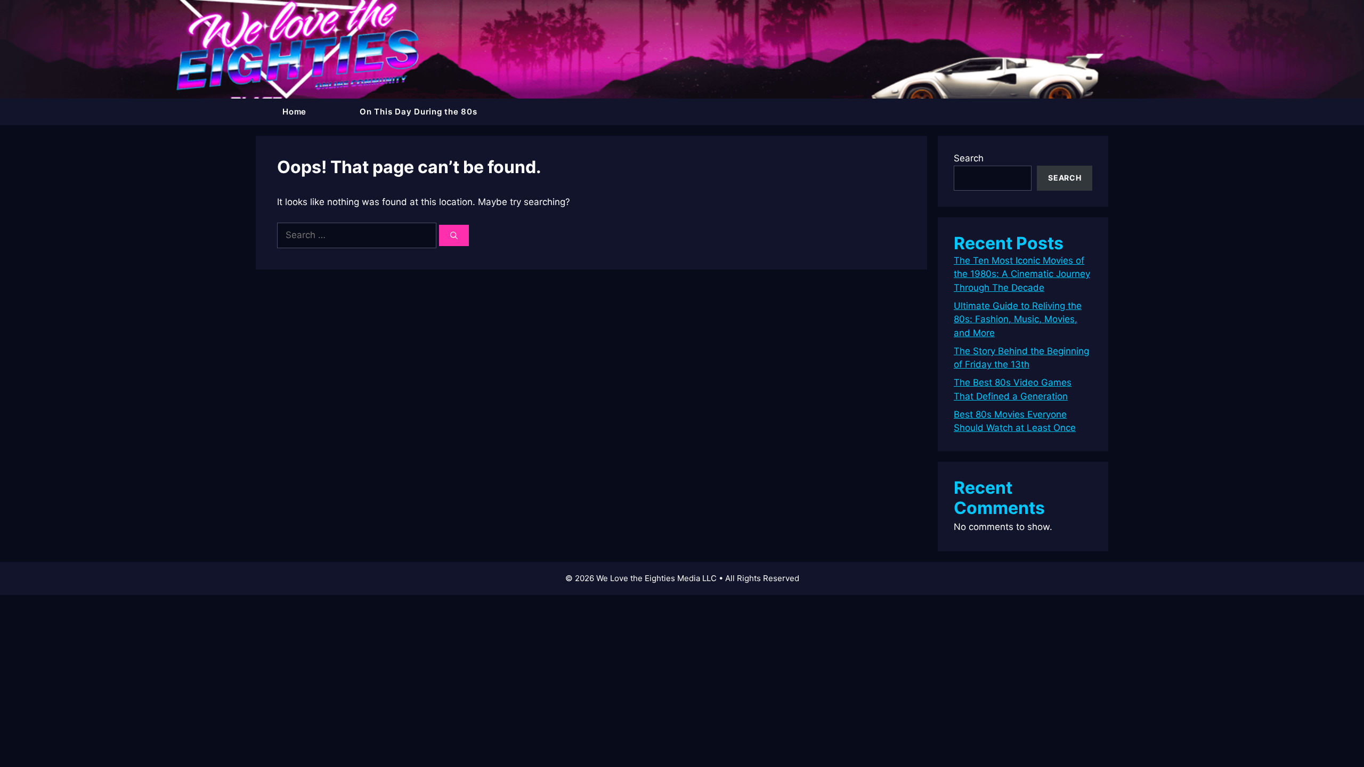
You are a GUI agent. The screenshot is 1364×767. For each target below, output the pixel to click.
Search (969, 158)
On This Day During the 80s (418, 112)
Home (294, 112)
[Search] (454, 235)
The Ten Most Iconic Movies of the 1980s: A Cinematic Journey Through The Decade (1022, 274)
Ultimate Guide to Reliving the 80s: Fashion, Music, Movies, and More (1018, 319)
